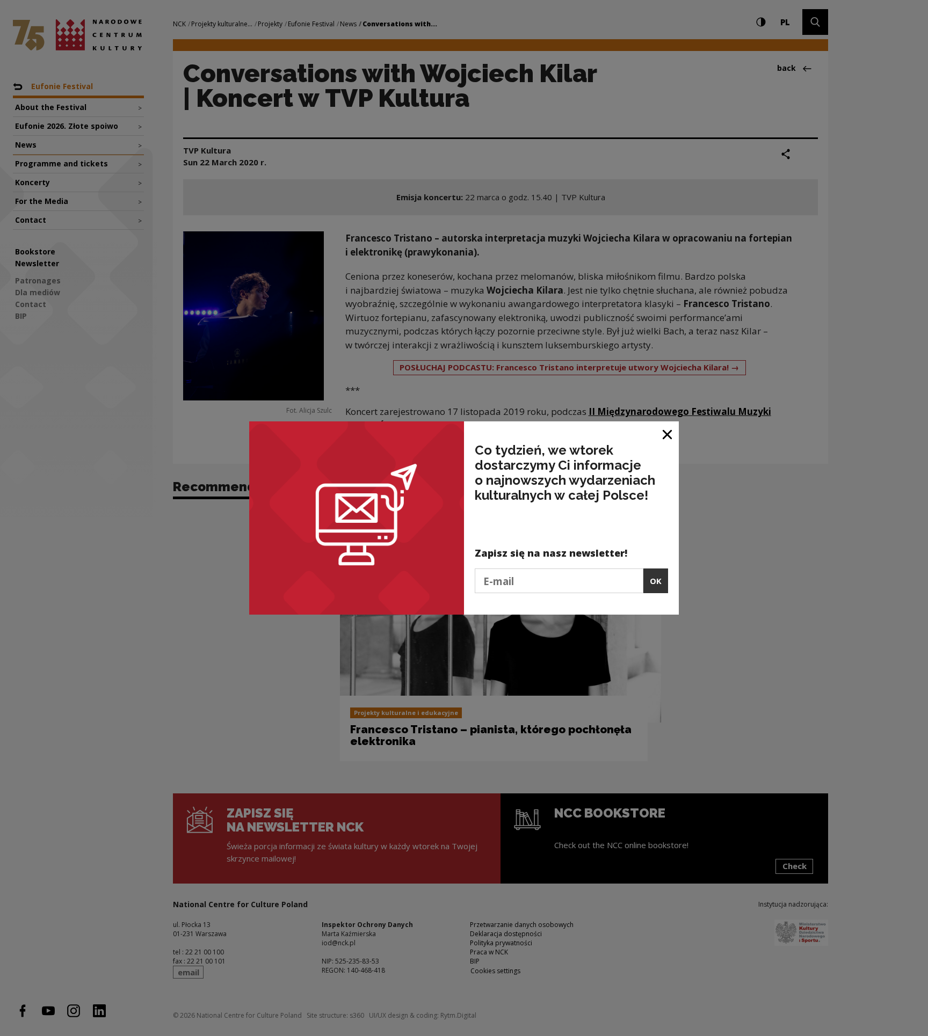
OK (656, 580)
